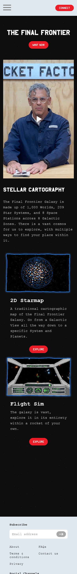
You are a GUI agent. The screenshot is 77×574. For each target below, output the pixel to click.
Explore (38, 349)
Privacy (16, 563)
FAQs (42, 546)
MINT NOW (38, 44)
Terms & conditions (19, 555)
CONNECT (64, 7)
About (14, 546)
